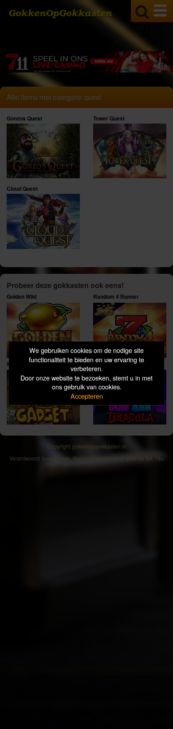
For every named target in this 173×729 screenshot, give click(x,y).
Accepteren (87, 396)
